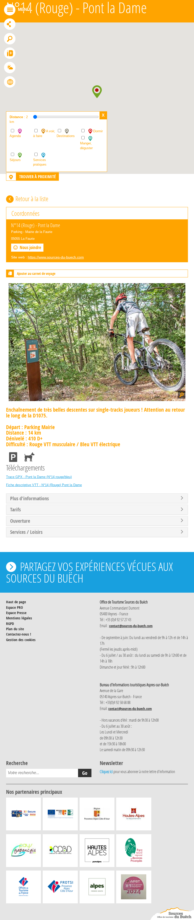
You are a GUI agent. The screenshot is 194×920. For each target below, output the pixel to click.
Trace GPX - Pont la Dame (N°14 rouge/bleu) (39, 477)
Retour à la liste (31, 198)
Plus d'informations (29, 498)
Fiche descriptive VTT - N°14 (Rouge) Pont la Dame (44, 485)
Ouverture (20, 521)
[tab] (97, 498)
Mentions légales (19, 618)
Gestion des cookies (21, 639)
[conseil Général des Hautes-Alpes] (133, 815)
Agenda (15, 136)
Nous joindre (30, 247)
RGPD (10, 623)
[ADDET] (97, 851)
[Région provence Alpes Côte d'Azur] (97, 815)
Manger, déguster (86, 145)
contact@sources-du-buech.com (131, 625)
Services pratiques (39, 162)
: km (19, 119)
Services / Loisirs (26, 532)
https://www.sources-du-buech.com (56, 257)
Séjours (15, 160)
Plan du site (15, 629)
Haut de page (16, 601)
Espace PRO (14, 607)
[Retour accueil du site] (172, 913)
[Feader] (60, 815)
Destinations (66, 136)
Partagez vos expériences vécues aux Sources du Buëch (89, 572)
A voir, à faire (44, 133)
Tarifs (15, 509)
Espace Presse (16, 612)
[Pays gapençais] (23, 851)
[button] (97, 91)
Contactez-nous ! (18, 634)
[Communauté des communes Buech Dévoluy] (60, 851)
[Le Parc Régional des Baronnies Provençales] (133, 851)
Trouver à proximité (37, 176)
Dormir (97, 131)
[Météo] (9, 68)
